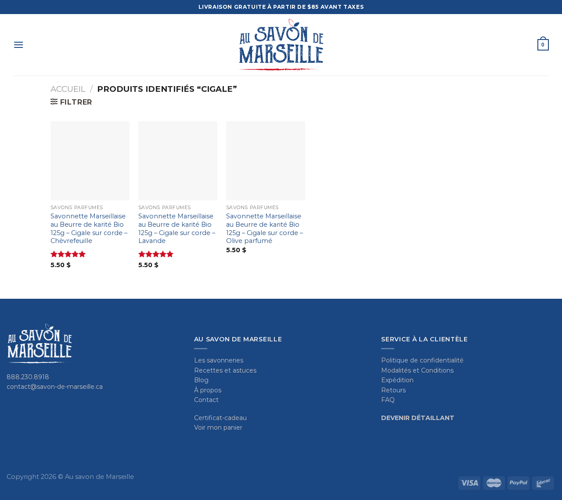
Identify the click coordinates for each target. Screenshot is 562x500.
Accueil (67, 89)
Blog (201, 380)
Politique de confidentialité (422, 360)
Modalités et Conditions (417, 370)
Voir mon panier (218, 427)
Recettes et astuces (225, 370)
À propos (207, 390)
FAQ (388, 400)
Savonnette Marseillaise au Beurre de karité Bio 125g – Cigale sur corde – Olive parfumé (264, 228)
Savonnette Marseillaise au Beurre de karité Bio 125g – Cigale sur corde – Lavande (176, 228)
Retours (393, 390)
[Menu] (18, 44)
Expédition (397, 380)
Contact (206, 400)
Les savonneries (218, 360)
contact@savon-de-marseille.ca (55, 387)
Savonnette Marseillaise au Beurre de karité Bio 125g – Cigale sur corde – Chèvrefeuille (88, 228)
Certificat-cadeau (220, 418)
